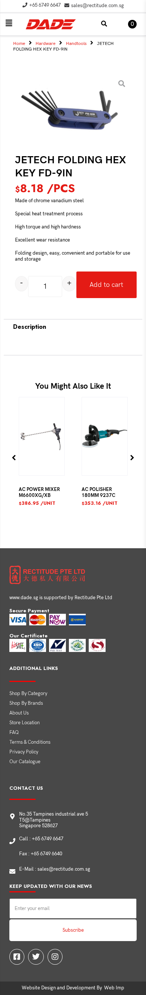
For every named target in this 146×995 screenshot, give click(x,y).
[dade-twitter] (36, 957)
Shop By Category (28, 694)
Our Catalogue (24, 762)
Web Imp (114, 988)
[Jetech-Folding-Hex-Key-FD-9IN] (70, 114)
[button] (9, 23)
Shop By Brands (26, 703)
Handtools (76, 43)
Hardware (45, 43)
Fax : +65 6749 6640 (40, 854)
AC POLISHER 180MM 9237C (98, 492)
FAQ (14, 732)
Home (19, 43)
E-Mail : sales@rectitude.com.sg (54, 869)
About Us (19, 713)
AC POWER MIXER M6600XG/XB (39, 492)
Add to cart (106, 285)
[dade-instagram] (55, 957)
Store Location (24, 723)
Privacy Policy (23, 752)
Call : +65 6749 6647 (41, 839)
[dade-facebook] (16, 957)
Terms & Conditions (30, 742)
